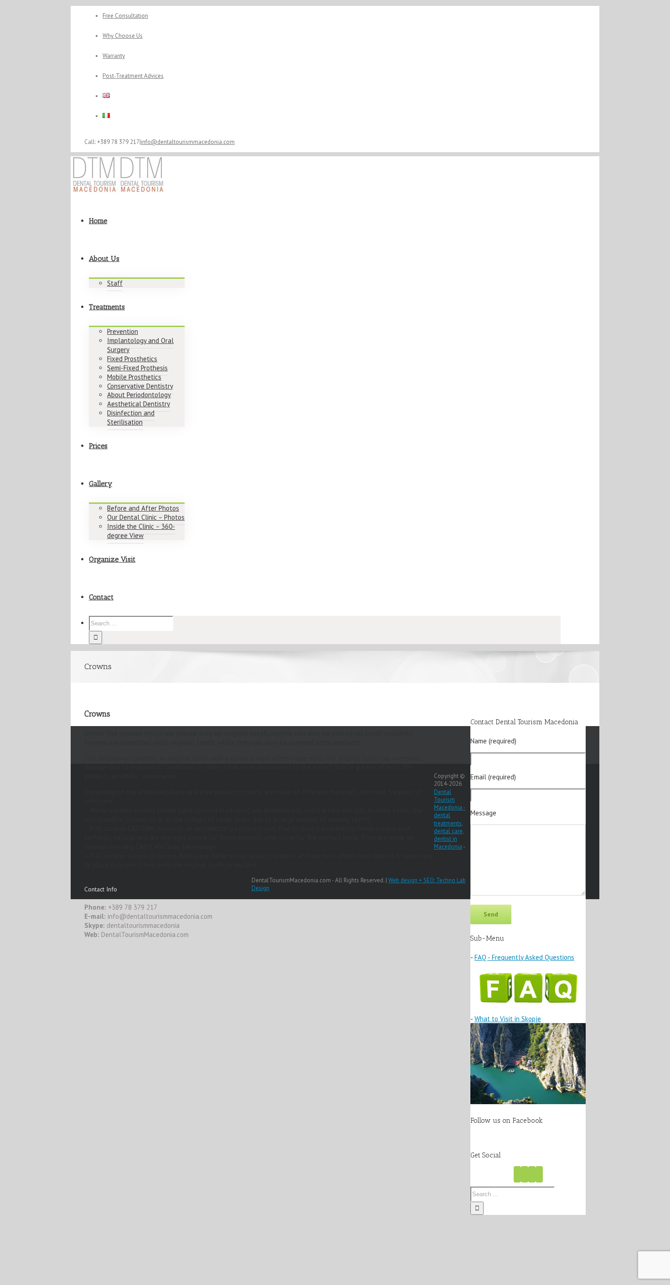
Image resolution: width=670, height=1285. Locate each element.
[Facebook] (517, 1174)
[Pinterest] (524, 1174)
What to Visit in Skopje (507, 1018)
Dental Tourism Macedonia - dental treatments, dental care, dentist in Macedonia (449, 819)
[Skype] (539, 1174)
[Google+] (532, 1174)
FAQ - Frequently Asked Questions (524, 957)
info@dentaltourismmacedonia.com (188, 142)
